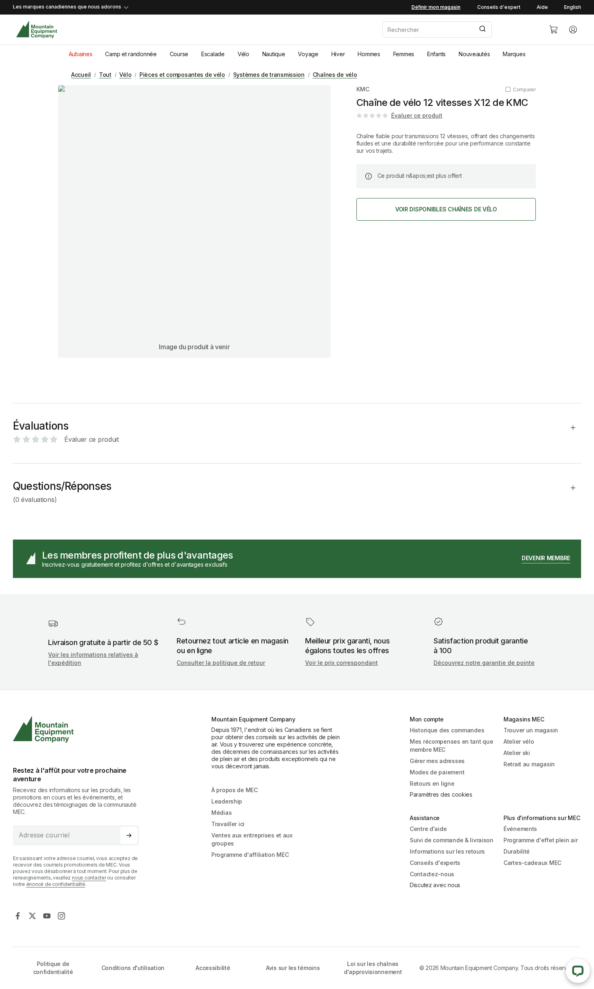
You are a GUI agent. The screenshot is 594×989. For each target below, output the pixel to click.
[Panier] (554, 29)
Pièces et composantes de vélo (182, 74)
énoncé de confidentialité (55, 884)
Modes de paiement (437, 772)
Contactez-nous (432, 874)
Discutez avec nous (435, 884)
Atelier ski (516, 752)
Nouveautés (474, 54)
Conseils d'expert (498, 7)
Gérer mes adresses (437, 760)
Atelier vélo (518, 741)
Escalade (213, 54)
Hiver (338, 54)
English (572, 7)
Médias (221, 812)
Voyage (308, 54)
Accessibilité (213, 967)
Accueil (81, 74)
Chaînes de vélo (335, 74)
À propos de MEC (234, 790)
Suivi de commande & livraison (451, 840)
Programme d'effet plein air (540, 840)
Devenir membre (546, 558)
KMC (362, 89)
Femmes (403, 54)
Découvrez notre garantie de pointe (484, 662)
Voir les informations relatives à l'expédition (93, 658)
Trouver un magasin (530, 730)
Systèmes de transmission (269, 74)
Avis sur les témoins (293, 967)
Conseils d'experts (435, 862)
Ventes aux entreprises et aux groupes (252, 839)
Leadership (226, 801)
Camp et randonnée (130, 54)
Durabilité (516, 851)
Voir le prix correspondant (341, 662)
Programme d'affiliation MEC (250, 854)
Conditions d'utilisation (132, 967)
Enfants (436, 54)
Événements (520, 828)
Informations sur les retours (447, 851)
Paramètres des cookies (441, 794)
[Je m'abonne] (128, 835)
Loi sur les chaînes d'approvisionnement (373, 967)
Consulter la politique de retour (221, 662)
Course (179, 54)
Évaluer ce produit (416, 115)
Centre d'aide (428, 828)
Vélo (243, 54)
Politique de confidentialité (53, 967)
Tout (105, 74)
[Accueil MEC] (36, 30)
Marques (514, 54)
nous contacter (89, 878)
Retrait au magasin (529, 764)
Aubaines (81, 54)
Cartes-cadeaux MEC (532, 862)
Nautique (273, 54)
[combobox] (459, 29)
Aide (542, 7)
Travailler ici (227, 823)
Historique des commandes (447, 730)
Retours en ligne (432, 783)
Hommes (369, 54)
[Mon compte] (573, 29)
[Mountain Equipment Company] (79, 729)
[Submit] (481, 29)
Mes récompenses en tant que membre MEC (451, 745)
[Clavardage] (578, 971)
